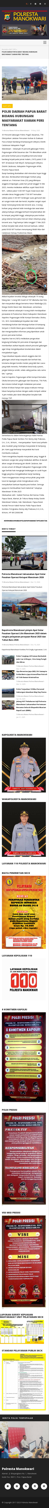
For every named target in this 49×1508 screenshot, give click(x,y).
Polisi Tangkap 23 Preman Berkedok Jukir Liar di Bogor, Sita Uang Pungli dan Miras (31, 659)
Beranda (5, 49)
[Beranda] (24, 16)
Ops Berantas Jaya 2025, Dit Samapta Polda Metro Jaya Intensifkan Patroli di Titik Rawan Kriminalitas (31, 674)
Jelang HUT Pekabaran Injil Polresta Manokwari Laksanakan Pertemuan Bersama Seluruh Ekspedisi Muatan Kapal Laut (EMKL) (31, 706)
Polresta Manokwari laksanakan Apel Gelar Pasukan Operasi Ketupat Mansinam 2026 (24, 576)
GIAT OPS (12, 49)
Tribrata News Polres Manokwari (15, 130)
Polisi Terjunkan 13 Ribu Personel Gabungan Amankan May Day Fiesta (31, 690)
